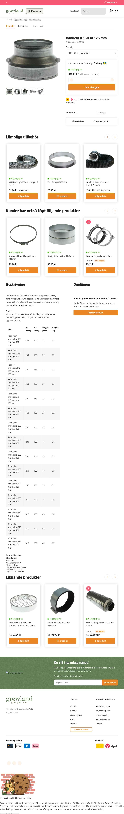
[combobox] (92, 53)
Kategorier (36, 11)
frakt (31, 709)
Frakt (96, 74)
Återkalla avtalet (81, 729)
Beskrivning (23, 26)
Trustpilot (74, 11)
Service (73, 699)
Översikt (10, 26)
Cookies (99, 724)
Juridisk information (105, 699)
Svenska (111, 2)
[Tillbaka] (8, 60)
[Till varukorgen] (116, 11)
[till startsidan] (14, 11)
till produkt (23, 196)
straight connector (34, 317)
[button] (9, 91)
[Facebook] (9, 763)
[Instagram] (20, 763)
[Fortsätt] (57, 60)
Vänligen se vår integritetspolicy (68, 676)
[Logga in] (111, 11)
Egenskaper (38, 26)
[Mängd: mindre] (71, 80)
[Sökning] (103, 11)
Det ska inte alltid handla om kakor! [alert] (16, 798)
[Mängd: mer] (112, 80)
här (101, 809)
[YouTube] (14, 763)
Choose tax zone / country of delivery (85, 63)
